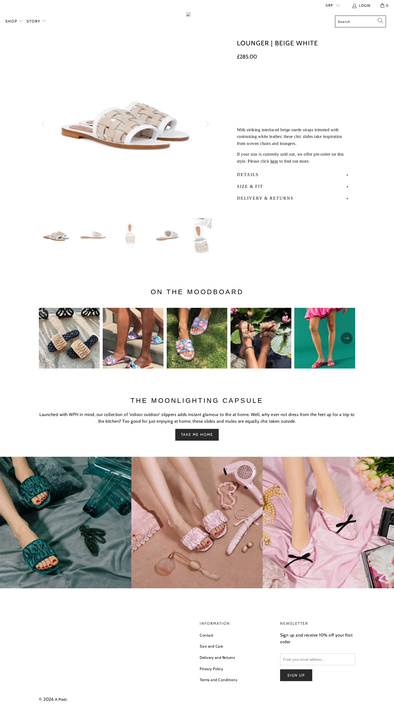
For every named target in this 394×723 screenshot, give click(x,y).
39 (284, 77)
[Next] (206, 123)
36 (243, 77)
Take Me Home (197, 434)
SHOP (12, 21)
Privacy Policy (211, 668)
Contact (207, 635)
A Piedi (61, 699)
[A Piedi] (196, 15)
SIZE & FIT (250, 186)
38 (270, 77)
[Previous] (44, 123)
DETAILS (248, 174)
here (274, 161)
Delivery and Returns (217, 657)
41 (312, 77)
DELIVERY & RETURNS (265, 198)
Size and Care (211, 646)
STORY (34, 21)
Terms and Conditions (218, 679)
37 (256, 77)
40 (299, 77)
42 (325, 77)
